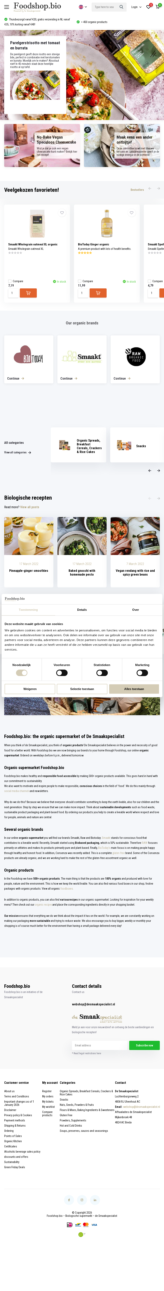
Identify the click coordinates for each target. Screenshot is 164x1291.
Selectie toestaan (82, 689)
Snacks (64, 1099)
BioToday (103, 847)
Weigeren (30, 689)
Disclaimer (10, 1110)
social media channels (17, 791)
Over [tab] (135, 609)
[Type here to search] (122, 7)
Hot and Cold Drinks (71, 1125)
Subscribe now (144, 1045)
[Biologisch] (82, 1234)
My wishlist (48, 1106)
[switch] (62, 673)
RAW (144, 842)
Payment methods (14, 1120)
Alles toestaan (134, 689)
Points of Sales (13, 1136)
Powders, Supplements (73, 1120)
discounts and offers (16, 1156)
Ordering (9, 1130)
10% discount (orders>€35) (95, 22)
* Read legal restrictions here (86, 1053)
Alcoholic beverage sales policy (22, 1151)
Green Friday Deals (14, 1167)
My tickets (48, 1101)
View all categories (15, 452)
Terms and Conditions (16, 1096)
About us (9, 1091)
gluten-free (118, 853)
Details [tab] (82, 609)
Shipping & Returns (15, 1125)
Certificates (10, 1146)
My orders (47, 1096)
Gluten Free (66, 1115)
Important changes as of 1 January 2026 (19, 1103)
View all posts (29, 507)
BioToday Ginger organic (93, 244)
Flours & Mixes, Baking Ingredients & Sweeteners (87, 1110)
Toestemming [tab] (28, 609)
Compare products (47, 1113)
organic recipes (43, 904)
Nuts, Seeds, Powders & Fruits (77, 1104)
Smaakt (106, 837)
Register (47, 1091)
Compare (18, 281)
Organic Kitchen (13, 1141)
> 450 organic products (21, 22)
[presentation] (149, 188)
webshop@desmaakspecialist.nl (93, 1004)
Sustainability (11, 1162)
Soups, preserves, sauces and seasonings (84, 1130)
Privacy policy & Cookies (18, 1115)
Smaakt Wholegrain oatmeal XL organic (33, 244)
